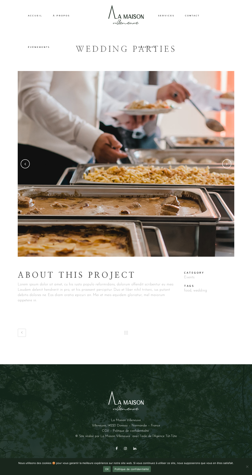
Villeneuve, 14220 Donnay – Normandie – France (126, 425)
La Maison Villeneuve (115, 436)
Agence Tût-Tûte (165, 436)
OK (107, 469)
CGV (105, 431)
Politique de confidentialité (131, 431)
